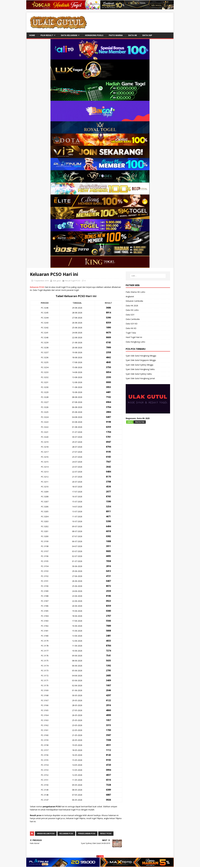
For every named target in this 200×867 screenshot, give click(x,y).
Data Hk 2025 (143, 418)
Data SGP (147, 35)
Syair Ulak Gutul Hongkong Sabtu (140, 369)
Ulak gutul (57, 280)
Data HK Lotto (132, 310)
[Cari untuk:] (148, 276)
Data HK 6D (131, 328)
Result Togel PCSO (72, 280)
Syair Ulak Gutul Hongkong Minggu (141, 355)
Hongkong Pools (94, 35)
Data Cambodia (133, 319)
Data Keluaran (69, 35)
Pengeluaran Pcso (86, 833)
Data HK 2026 (132, 305)
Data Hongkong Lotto (135, 342)
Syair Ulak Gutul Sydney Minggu (139, 364)
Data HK (132, 35)
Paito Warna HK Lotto (135, 292)
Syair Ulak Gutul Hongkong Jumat (140, 378)
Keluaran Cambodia (134, 301)
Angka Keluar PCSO (46, 833)
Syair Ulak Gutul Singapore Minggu (141, 360)
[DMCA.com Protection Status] (136, 422)
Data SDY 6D (131, 323)
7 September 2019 (41, 280)
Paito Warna (116, 35)
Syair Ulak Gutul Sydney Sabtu (139, 374)
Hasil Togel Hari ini (134, 337)
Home (32, 35)
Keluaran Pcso (66, 833)
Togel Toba (131, 332)
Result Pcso (105, 833)
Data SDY (130, 314)
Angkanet (130, 296)
